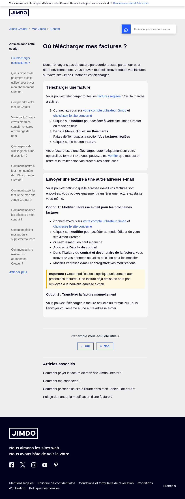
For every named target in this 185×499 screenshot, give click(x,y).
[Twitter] (22, 466)
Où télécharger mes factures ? (20, 60)
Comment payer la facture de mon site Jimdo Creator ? (23, 195)
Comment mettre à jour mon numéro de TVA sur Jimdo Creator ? (23, 173)
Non (106, 346)
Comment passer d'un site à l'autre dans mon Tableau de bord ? (89, 389)
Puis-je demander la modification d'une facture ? (77, 397)
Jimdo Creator (18, 28)
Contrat (55, 28)
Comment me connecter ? (61, 381)
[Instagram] (33, 466)
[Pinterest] (55, 466)
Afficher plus (18, 272)
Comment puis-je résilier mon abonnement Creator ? (22, 256)
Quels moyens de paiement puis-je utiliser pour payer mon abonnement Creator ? (22, 82)
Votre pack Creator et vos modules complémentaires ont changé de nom (23, 126)
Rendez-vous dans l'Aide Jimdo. (131, 3)
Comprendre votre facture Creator (22, 104)
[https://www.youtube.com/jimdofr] (44, 466)
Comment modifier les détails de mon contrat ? (23, 215)
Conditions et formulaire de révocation (106, 483)
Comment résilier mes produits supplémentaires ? (23, 234)
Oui (87, 346)
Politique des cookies (44, 488)
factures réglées (109, 96)
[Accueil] (19, 12)
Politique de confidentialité (56, 483)
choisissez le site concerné (72, 115)
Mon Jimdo (39, 28)
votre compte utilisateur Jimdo (104, 110)
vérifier (113, 156)
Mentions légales (21, 483)
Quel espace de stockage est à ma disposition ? (22, 151)
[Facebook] (11, 466)
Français (169, 486)
